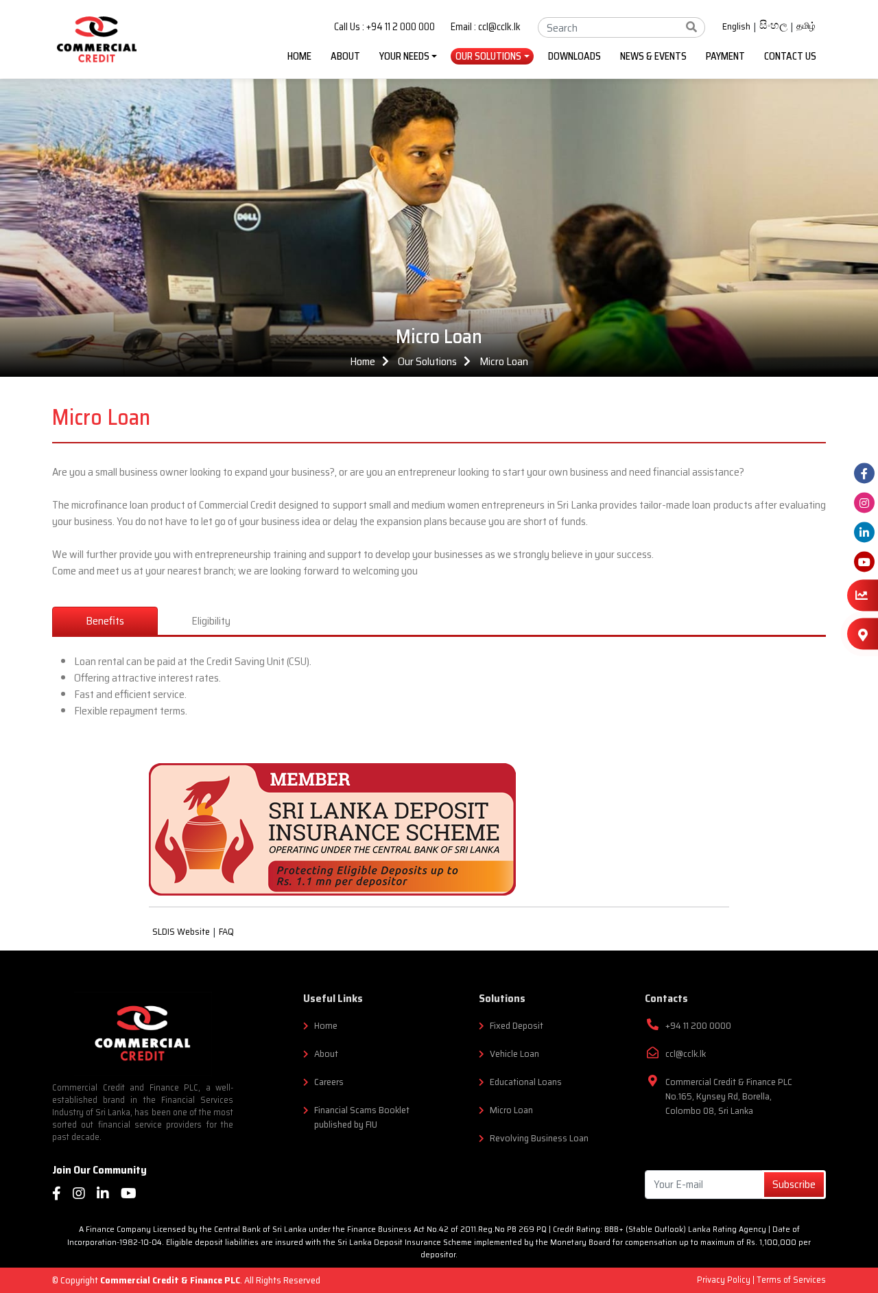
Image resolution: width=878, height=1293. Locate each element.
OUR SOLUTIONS (488, 56)
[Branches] (862, 633)
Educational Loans (526, 1082)
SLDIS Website (181, 932)
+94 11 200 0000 (698, 1025)
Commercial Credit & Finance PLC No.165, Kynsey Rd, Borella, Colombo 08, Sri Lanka (728, 1096)
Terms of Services (791, 1279)
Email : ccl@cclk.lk (486, 27)
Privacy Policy (724, 1279)
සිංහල (773, 27)
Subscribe (794, 1184)
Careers (329, 1082)
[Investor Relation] (862, 595)
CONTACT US (790, 56)
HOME (299, 56)
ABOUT (345, 56)
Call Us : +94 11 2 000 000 (384, 27)
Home (362, 361)
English (736, 27)
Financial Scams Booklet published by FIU (362, 1117)
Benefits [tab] (105, 620)
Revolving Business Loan (539, 1138)
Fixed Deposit (516, 1025)
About (326, 1054)
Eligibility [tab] (210, 620)
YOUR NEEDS (404, 56)
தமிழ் (806, 26)
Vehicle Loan (514, 1054)
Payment (725, 56)
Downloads (574, 56)
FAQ (226, 932)
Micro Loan (503, 361)
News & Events (653, 56)
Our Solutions (427, 361)
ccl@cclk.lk (685, 1054)
